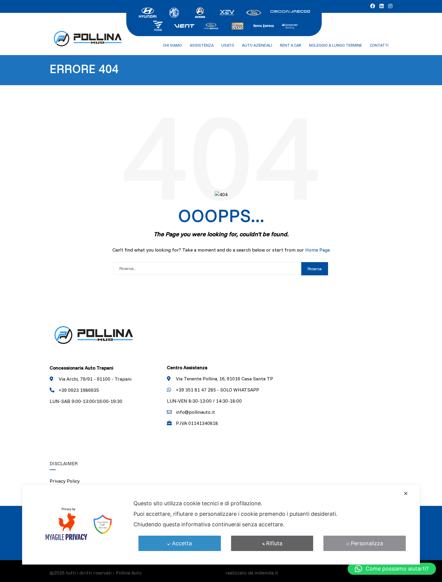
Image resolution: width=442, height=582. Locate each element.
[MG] (174, 12)
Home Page (317, 250)
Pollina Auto (129, 573)
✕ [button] (406, 493)
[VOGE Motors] (158, 25)
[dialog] (221, 524)
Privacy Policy (65, 481)
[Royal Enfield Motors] (263, 25)
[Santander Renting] (290, 25)
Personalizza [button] (367, 543)
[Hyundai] (147, 12)
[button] (392, 569)
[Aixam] (200, 12)
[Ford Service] (211, 25)
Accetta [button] (182, 543)
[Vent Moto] (184, 25)
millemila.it (266, 573)
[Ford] (253, 12)
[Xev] (227, 12)
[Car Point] (237, 25)
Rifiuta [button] (274, 543)
